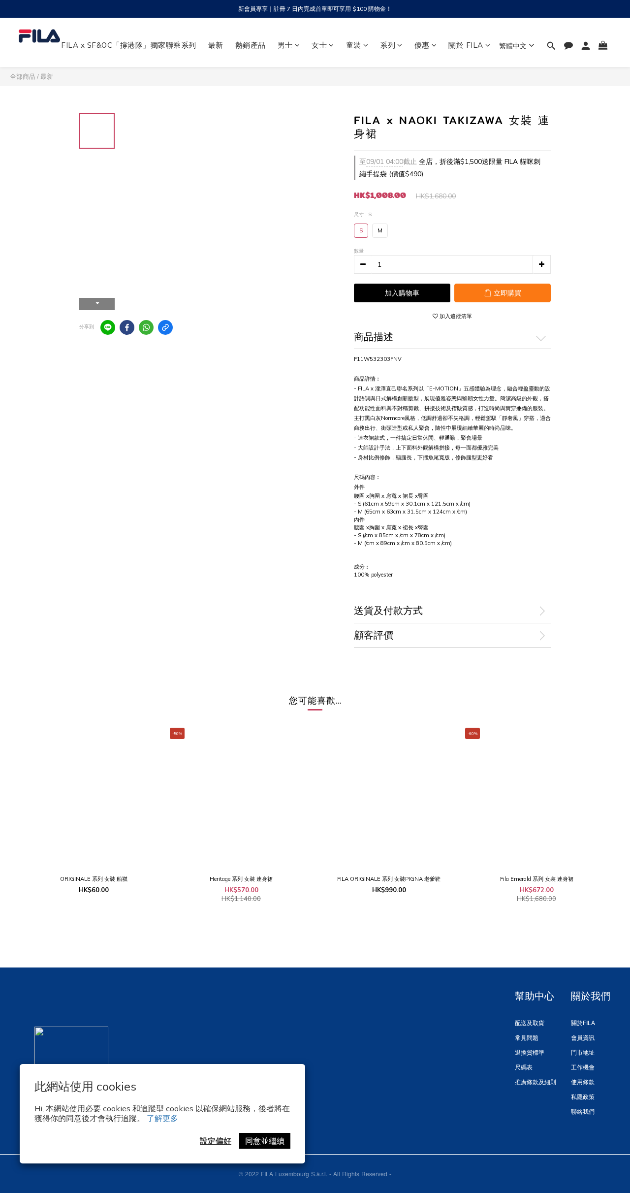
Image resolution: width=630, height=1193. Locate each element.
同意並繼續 (264, 1141)
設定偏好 (215, 1141)
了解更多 (162, 1118)
